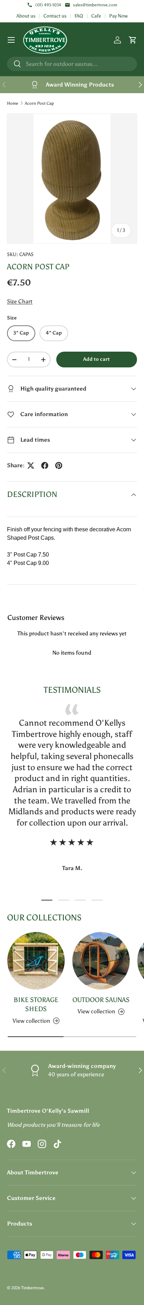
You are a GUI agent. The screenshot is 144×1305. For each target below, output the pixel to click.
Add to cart (96, 359)
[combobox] (72, 64)
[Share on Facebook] (45, 465)
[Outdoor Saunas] (101, 960)
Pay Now (118, 16)
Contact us (54, 16)
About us (25, 16)
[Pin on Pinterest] (59, 465)
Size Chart (20, 301)
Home (12, 103)
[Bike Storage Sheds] (36, 960)
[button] (133, 40)
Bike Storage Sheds (36, 1004)
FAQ (78, 16)
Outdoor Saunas (101, 1000)
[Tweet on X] (31, 465)
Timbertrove (32, 1287)
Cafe (96, 16)
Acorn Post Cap (39, 103)
